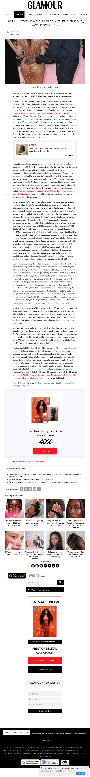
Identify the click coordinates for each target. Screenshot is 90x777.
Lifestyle (40, 14)
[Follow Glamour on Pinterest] (57, 566)
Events (65, 14)
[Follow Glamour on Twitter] (45, 566)
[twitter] (26, 489)
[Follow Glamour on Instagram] (41, 566)
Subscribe (45, 451)
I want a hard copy (45, 670)
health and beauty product (26, 461)
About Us (63, 733)
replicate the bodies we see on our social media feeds (35, 113)
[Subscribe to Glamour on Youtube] (49, 566)
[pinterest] (30, 489)
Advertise (56, 733)
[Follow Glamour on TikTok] (53, 566)
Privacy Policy (45, 740)
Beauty (18, 14)
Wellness (53, 14)
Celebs (30, 14)
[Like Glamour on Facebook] (37, 566)
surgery (41, 461)
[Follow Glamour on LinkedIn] (33, 566)
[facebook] (21, 489)
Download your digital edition (45, 660)
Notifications (41, 733)
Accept (80, 773)
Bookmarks (49, 733)
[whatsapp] (34, 489)
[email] (39, 489)
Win (74, 14)
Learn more (67, 771)
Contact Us (69, 733)
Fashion (6, 14)
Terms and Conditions (80, 733)
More (83, 14)
